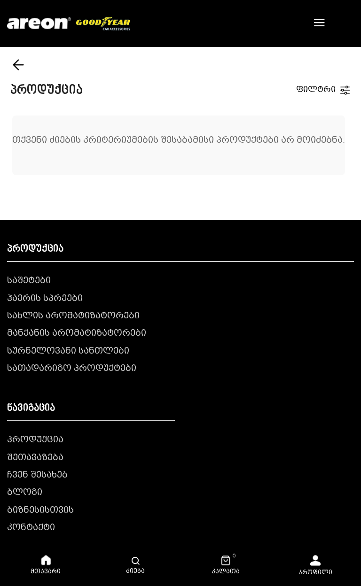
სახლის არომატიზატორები (73, 316)
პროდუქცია (35, 440)
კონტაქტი (31, 528)
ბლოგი (24, 492)
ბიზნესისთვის (40, 510)
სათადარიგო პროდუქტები (71, 368)
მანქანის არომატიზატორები (76, 333)
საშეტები (29, 281)
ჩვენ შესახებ (37, 475)
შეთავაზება (35, 458)
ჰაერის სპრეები (45, 298)
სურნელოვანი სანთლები (68, 351)
